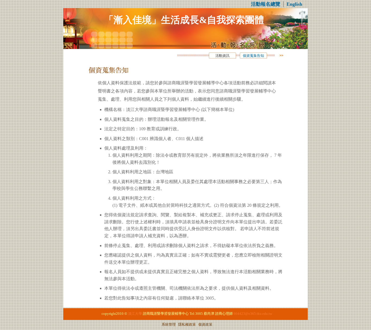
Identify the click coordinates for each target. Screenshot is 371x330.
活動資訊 (222, 56)
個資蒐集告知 (253, 56)
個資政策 (205, 324)
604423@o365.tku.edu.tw (253, 314)
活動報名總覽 (265, 4)
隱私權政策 (187, 324)
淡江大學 (135, 314)
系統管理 (169, 324)
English (294, 4)
